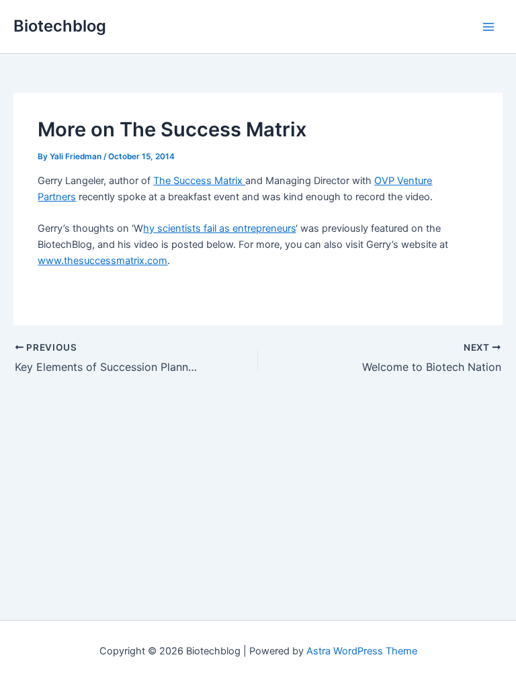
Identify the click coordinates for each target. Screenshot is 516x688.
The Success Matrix (199, 181)
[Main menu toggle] (488, 27)
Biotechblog (59, 26)
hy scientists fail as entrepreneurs (219, 228)
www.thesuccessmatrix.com (102, 261)
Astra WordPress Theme (361, 651)
